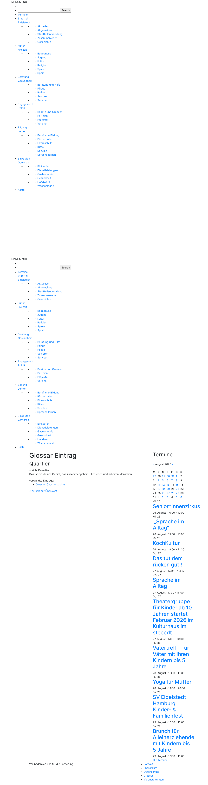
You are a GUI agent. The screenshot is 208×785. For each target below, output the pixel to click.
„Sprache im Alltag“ (168, 524)
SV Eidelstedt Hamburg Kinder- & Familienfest (169, 706)
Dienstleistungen (47, 170)
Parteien (42, 115)
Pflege (41, 88)
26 (163, 493)
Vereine (41, 123)
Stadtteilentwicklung (50, 34)
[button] (19, 2)
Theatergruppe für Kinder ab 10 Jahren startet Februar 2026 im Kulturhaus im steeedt (173, 617)
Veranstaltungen (154, 779)
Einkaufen (43, 166)
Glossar (148, 775)
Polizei (41, 92)
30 (168, 476)
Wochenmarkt (45, 185)
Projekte (42, 119)
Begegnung (44, 53)
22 (177, 488)
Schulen (42, 150)
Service (41, 100)
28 (173, 493)
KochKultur (166, 543)
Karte (21, 189)
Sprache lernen (46, 154)
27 (154, 476)
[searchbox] (39, 10)
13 (168, 484)
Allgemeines (44, 30)
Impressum (150, 767)
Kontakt (148, 764)
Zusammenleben (47, 38)
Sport (40, 73)
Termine (23, 14)
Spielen (41, 69)
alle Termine (160, 760)
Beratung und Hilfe (48, 84)
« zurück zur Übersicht (43, 491)
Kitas (40, 147)
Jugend (41, 57)
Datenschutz (151, 771)
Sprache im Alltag (167, 583)
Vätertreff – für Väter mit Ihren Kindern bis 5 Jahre (171, 657)
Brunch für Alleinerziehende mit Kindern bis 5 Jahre (173, 740)
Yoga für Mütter (172, 682)
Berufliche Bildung (48, 135)
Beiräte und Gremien (49, 111)
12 (163, 484)
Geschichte (44, 41)
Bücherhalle (44, 139)
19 (163, 488)
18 (158, 488)
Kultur (40, 61)
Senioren (42, 96)
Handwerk (43, 182)
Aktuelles (43, 26)
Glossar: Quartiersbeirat (50, 484)
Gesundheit (44, 178)
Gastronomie (45, 174)
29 (163, 476)
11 (158, 484)
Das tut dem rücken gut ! (168, 561)
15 (177, 484)
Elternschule (44, 143)
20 (168, 488)
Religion (42, 65)
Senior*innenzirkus (176, 506)
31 (172, 476)
